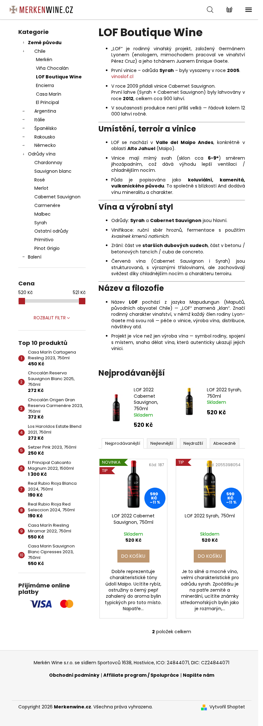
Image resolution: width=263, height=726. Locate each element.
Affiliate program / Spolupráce (141, 675)
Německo (45, 145)
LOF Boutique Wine (59, 77)
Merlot (41, 188)
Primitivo (44, 239)
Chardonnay (48, 162)
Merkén (44, 59)
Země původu (45, 42)
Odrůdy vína (41, 154)
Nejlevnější (161, 443)
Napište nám (198, 675)
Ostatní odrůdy (51, 231)
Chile (40, 51)
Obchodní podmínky (74, 675)
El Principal (47, 102)
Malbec (42, 214)
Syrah (40, 222)
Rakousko (44, 137)
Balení (34, 257)
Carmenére (47, 205)
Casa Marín (48, 94)
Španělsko (45, 128)
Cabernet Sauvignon (57, 197)
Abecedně (224, 443)
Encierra (45, 85)
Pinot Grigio (47, 248)
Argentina (45, 111)
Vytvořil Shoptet (227, 707)
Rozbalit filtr (50, 318)
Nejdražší (193, 443)
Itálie (39, 119)
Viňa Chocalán (52, 68)
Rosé (39, 180)
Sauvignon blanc (53, 171)
